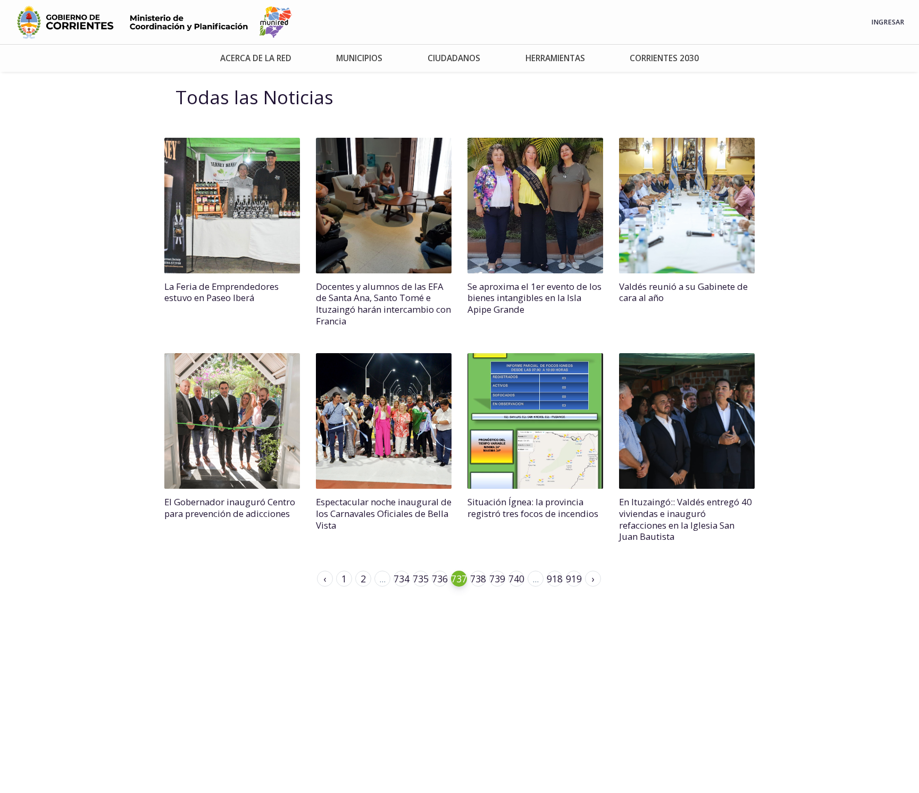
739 (497, 578)
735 (421, 578)
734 (402, 578)
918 (555, 578)
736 (440, 578)
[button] (256, 58)
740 (516, 578)
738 (478, 578)
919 (574, 578)
